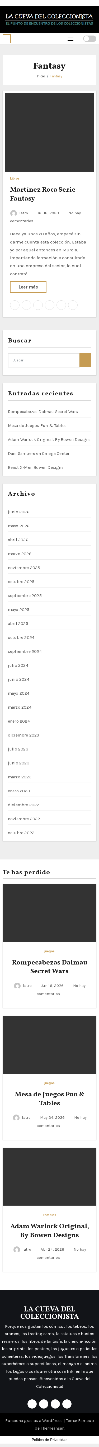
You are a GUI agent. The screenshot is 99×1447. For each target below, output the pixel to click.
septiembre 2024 (25, 651)
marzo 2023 (19, 776)
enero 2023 (19, 790)
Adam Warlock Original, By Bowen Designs (49, 439)
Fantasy (56, 76)
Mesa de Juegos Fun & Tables (37, 425)
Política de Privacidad (50, 1440)
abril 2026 (18, 539)
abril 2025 (18, 623)
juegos (49, 951)
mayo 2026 (19, 525)
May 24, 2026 (53, 1117)
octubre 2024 (21, 637)
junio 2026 (18, 511)
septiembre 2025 (25, 595)
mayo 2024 (19, 693)
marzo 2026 (19, 553)
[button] (7, 38)
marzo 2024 (19, 707)
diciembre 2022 (23, 804)
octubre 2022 (21, 832)
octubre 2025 (21, 581)
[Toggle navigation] (70, 38)
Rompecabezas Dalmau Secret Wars (43, 411)
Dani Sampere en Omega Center (39, 453)
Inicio (41, 76)
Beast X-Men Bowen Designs (36, 467)
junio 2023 (18, 762)
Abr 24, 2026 (53, 1249)
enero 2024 (19, 721)
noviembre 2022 (24, 818)
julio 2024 (18, 665)
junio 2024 (18, 679)
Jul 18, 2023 (48, 213)
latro (23, 213)
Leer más (28, 287)
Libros (15, 178)
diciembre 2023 (23, 735)
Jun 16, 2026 (53, 985)
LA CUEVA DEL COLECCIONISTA (49, 1313)
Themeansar (52, 1428)
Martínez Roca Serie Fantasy (43, 194)
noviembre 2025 (24, 567)
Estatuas (49, 1215)
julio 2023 (18, 749)
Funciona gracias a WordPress (34, 1420)
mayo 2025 (19, 609)
